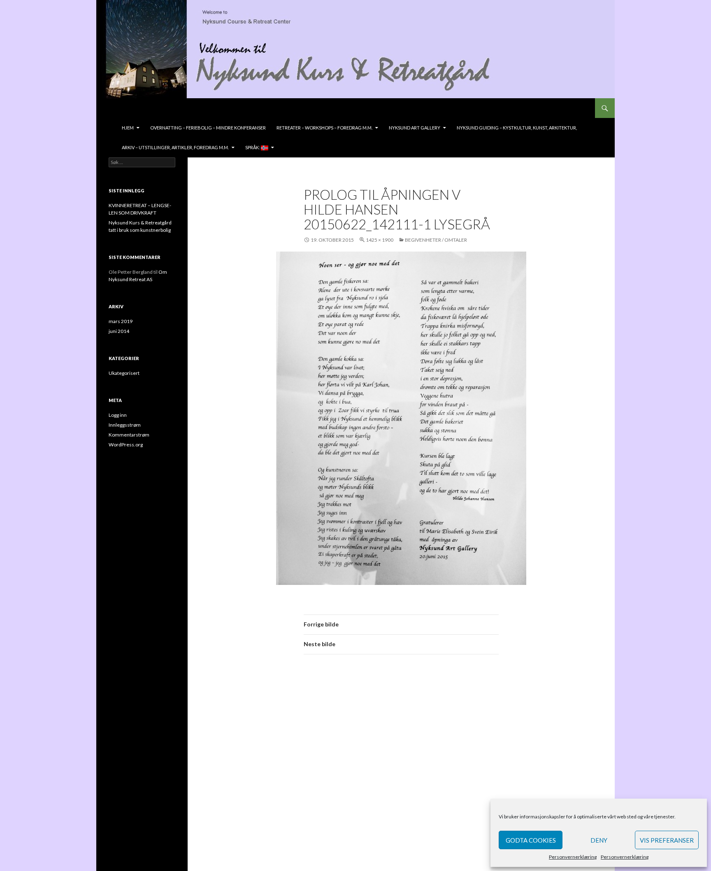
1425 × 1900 (379, 240)
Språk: (253, 147)
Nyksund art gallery (414, 127)
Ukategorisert (124, 373)
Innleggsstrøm (125, 425)
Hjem (128, 127)
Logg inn (118, 415)
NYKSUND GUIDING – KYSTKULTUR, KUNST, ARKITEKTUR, (517, 127)
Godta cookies (531, 840)
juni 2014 (119, 331)
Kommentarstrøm (129, 435)
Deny (598, 840)
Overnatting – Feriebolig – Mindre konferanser (208, 127)
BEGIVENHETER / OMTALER (436, 240)
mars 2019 (120, 321)
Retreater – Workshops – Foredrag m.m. (324, 127)
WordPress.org (126, 444)
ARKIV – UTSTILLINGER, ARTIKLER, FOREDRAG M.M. (175, 147)
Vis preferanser (667, 840)
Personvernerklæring (573, 857)
